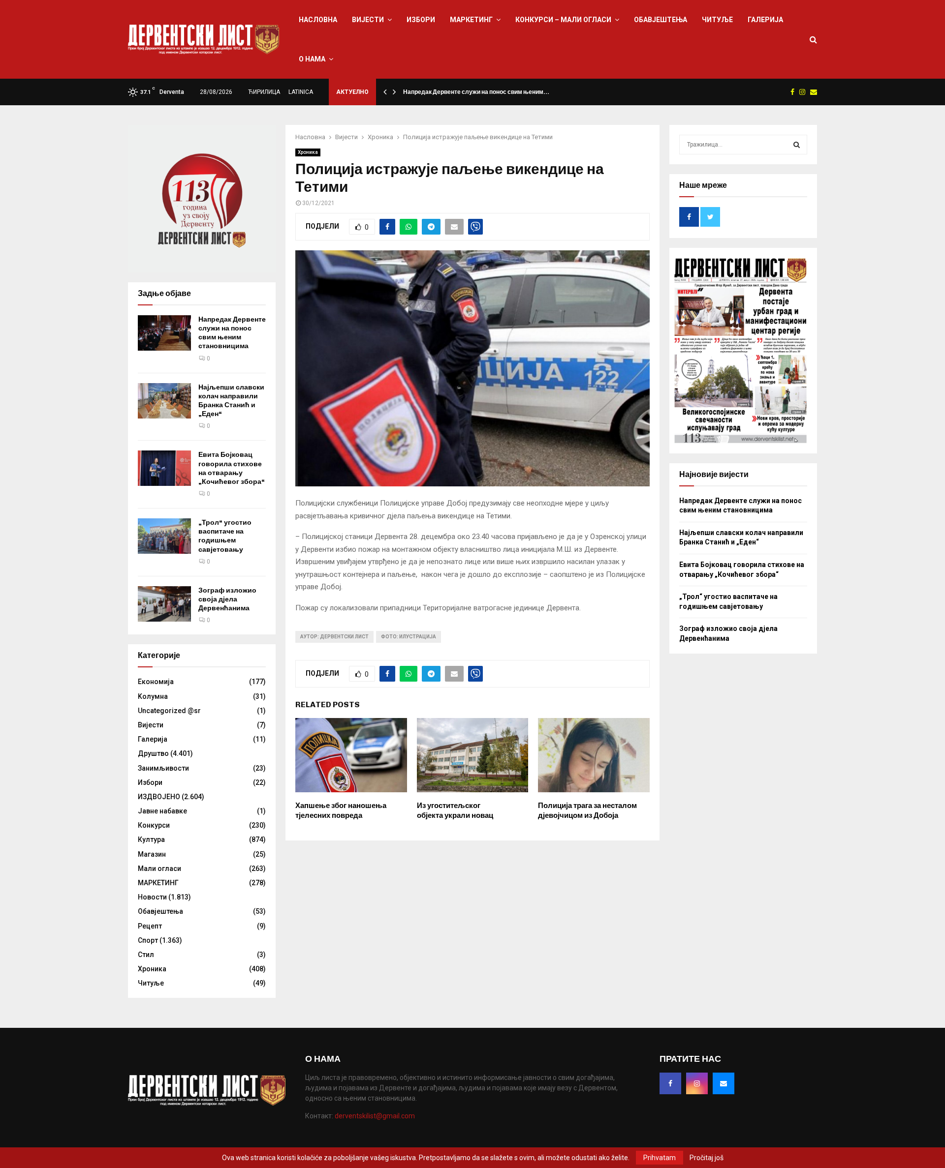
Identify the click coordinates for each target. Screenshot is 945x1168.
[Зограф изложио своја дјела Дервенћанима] (164, 604)
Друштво (153, 753)
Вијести (368, 20)
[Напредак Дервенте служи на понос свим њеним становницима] (164, 333)
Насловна (318, 20)
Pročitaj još (707, 1157)
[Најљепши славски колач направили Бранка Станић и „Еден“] (164, 401)
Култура (151, 839)
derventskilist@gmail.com (375, 1116)
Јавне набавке (162, 811)
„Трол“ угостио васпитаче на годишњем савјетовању (225, 536)
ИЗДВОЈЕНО (159, 797)
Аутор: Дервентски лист (334, 636)
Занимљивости (163, 768)
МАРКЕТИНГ (471, 20)
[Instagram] (697, 1083)
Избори (421, 20)
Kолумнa (153, 696)
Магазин (152, 854)
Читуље (717, 20)
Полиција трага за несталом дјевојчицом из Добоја (587, 810)
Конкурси (154, 825)
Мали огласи (159, 868)
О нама (312, 59)
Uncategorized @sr (169, 711)
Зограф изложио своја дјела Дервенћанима (227, 599)
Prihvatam (659, 1158)
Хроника (308, 152)
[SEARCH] (796, 144)
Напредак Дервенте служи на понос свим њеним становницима (232, 333)
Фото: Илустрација (408, 636)
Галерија (765, 20)
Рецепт (150, 926)
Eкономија (156, 682)
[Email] (723, 1083)
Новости (152, 897)
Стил (146, 954)
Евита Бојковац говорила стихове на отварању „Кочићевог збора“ (231, 468)
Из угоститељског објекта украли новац (455, 810)
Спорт (148, 940)
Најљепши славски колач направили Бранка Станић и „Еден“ (231, 401)
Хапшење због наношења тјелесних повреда (340, 810)
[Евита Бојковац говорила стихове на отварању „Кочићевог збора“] (164, 468)
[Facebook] (670, 1083)
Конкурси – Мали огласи (563, 20)
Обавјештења (660, 20)
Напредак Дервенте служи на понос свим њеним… (476, 92)
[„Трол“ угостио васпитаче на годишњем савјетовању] (164, 536)
